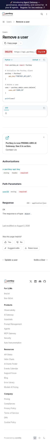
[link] (25, 144)
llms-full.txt (8, 298)
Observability (9, 310)
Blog (6, 378)
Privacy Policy (10, 408)
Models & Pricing (11, 387)
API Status (8, 354)
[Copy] (33, 51)
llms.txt (7, 293)
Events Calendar (11, 368)
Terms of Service (11, 413)
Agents (7, 329)
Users (5, 32)
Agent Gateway (31, 2)
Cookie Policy (10, 422)
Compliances (9, 404)
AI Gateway (9, 315)
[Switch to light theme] (39, 438)
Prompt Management (13, 324)
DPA (6, 417)
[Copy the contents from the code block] (44, 59)
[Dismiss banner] (46, 5)
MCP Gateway (10, 333)
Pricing (7, 399)
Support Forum (10, 373)
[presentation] (24, 51)
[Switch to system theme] (35, 438)
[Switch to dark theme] (44, 438)
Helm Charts (9, 359)
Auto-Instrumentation (12, 343)
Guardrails (8, 319)
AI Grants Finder (10, 364)
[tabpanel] (25, 113)
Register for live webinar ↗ (32, 7)
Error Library (9, 382)
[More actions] (46, 14)
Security (7, 338)
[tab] (6, 107)
